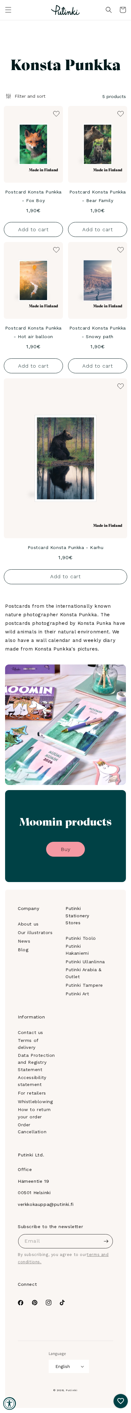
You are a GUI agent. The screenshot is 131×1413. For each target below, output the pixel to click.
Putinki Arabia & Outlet (84, 973)
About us (28, 923)
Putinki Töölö (81, 938)
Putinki (72, 1390)
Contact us (30, 1032)
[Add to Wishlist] (56, 113)
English (62, 1366)
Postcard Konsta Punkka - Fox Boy (33, 196)
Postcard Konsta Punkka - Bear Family (97, 196)
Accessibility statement (32, 1081)
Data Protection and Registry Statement (36, 1062)
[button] (8, 10)
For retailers (32, 1093)
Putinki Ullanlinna (85, 961)
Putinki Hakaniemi (77, 950)
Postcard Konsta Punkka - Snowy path (97, 332)
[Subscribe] (106, 1241)
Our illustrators (35, 932)
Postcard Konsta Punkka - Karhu (66, 547)
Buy (66, 849)
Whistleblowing (35, 1101)
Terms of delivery (28, 1044)
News (24, 941)
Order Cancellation (32, 1128)
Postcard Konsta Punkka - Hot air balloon (33, 332)
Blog (23, 949)
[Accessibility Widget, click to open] (9, 1403)
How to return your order (34, 1113)
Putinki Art (77, 993)
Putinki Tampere (84, 985)
